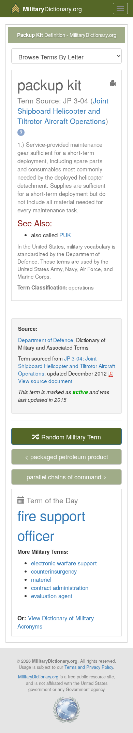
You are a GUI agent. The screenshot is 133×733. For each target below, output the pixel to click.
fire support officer (51, 525)
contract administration (59, 587)
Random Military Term (70, 436)
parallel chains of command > (67, 476)
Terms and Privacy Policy (88, 667)
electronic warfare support (64, 563)
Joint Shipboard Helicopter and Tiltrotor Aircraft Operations (62, 110)
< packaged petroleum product (66, 456)
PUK (65, 235)
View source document (45, 380)
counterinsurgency (54, 571)
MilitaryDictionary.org (38, 676)
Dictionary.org (52, 8)
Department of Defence (45, 339)
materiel (41, 579)
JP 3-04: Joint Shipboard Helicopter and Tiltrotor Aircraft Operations (66, 365)
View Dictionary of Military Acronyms (55, 622)
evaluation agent (51, 596)
